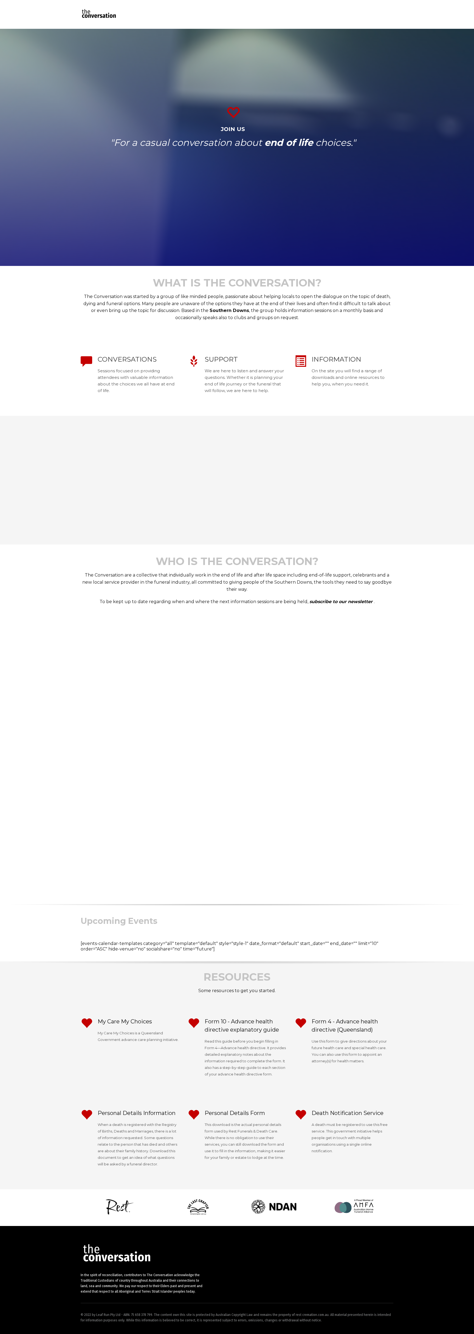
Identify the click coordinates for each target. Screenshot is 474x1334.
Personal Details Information (137, 1113)
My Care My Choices (125, 1021)
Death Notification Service (347, 1113)
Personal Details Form (235, 1113)
